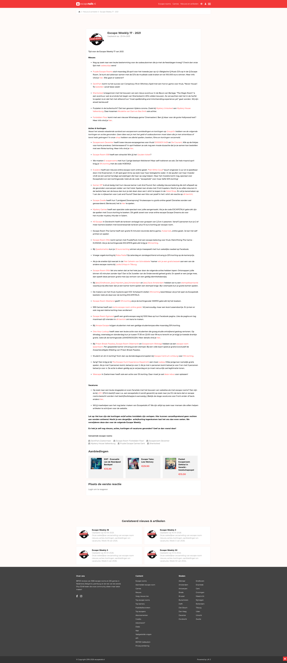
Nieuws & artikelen (90, 12)
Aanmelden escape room (145, 585)
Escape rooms (164, 4)
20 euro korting (122, 249)
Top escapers (141, 611)
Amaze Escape (102, 325)
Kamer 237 (98, 185)
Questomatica (102, 249)
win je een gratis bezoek (169, 261)
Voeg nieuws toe (142, 596)
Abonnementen (142, 615)
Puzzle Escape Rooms (103, 72)
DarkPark (97, 84)
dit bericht (188, 194)
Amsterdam (183, 585)
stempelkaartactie (189, 283)
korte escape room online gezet (127, 307)
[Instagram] (81, 596)
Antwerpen (183, 589)
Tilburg (198, 608)
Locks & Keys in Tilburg (126, 264)
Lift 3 (100, 393)
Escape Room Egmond (103, 316)
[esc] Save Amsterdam (153, 283)
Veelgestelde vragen (143, 634)
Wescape (97, 374)
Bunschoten (183, 600)
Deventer (182, 615)
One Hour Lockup (101, 331)
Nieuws (138, 592)
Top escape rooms (143, 600)
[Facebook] (77, 596)
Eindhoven (200, 581)
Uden (198, 611)
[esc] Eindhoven (103, 283)
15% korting (105, 164)
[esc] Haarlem (117, 283)
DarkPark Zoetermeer (100, 441)
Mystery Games (100, 209)
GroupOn (170, 131)
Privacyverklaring (142, 646)
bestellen (99, 87)
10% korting (125, 301)
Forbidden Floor (100, 117)
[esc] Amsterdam (132, 283)
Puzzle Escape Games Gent (132, 443)
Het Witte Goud (156, 170)
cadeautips (106, 66)
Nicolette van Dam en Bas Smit (132, 111)
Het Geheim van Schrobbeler (137, 261)
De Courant (176, 142)
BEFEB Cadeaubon (143, 642)
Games (176, 4)
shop (118, 137)
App (137, 631)
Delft (181, 604)
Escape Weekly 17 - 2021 (109, 12)
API (137, 638)
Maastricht (200, 596)
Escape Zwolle (99, 200)
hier (101, 78)
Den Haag (183, 611)
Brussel (182, 596)
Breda (181, 592)
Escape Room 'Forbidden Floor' (129, 441)
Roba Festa (121, 255)
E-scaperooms (110, 161)
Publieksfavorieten (143, 608)
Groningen (200, 592)
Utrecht (199, 615)
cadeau (162, 362)
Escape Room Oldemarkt (127, 344)
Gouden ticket (143, 155)
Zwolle (198, 619)
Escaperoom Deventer (103, 142)
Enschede (199, 585)
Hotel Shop (171, 191)
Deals (138, 627)
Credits (138, 619)
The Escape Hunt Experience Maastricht (130, 362)
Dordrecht (183, 619)
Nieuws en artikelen (189, 4)
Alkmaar (182, 581)
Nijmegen (200, 600)
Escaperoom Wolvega (152, 344)
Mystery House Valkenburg (102, 443)
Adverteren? (140, 623)
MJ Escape (97, 222)
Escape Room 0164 (101, 240)
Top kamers (140, 604)
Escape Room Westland (104, 301)
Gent (198, 589)
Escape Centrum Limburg (166, 356)
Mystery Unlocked (164, 108)
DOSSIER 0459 (161, 142)
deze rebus (169, 374)
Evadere (96, 170)
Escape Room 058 (101, 155)
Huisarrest (166, 231)
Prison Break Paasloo (105, 344)
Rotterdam (200, 604)
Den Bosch (183, 608)
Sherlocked (98, 93)
